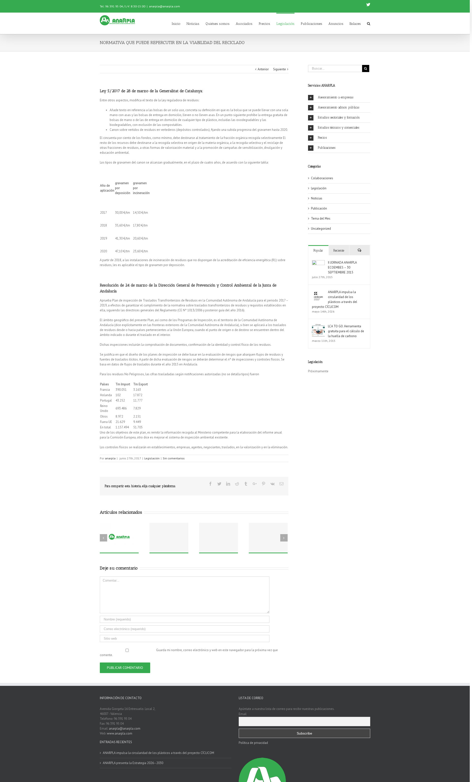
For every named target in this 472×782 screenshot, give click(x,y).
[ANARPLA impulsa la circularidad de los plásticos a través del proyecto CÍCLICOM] (318, 292)
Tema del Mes (320, 218)
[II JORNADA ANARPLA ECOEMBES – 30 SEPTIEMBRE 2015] (318, 262)
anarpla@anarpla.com (164, 6)
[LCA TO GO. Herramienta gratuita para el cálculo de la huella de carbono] (318, 326)
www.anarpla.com (119, 733)
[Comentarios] (359, 250)
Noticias (316, 198)
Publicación (319, 208)
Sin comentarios (174, 458)
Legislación (152, 458)
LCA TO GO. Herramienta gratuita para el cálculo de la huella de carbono (346, 331)
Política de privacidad (253, 743)
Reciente (338, 250)
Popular (318, 250)
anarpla (110, 458)
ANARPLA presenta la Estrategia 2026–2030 (133, 763)
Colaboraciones (322, 178)
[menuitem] (179, 23)
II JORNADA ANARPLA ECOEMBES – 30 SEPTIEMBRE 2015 (342, 267)
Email (243, 714)
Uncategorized (321, 228)
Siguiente (279, 69)
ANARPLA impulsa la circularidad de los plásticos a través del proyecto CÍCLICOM (158, 753)
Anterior (263, 69)
